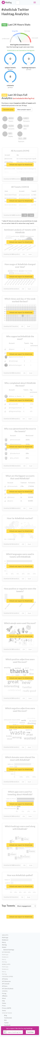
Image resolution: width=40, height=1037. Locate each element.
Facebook (7, 1025)
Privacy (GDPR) (6, 1008)
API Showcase (6, 981)
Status (4, 1003)
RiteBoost (5, 940)
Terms (4, 1010)
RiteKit (4, 947)
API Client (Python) (7, 988)
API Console (5, 984)
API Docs (4, 986)
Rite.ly (4, 942)
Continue (30, 1032)
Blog (5, 1015)
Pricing (4, 993)
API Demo (5, 979)
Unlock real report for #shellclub (20, 165)
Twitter (6, 1023)
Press (4, 1006)
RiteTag (4, 945)
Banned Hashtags (8, 950)
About (4, 998)
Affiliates (4, 996)
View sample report (24, 109)
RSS (5, 1020)
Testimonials (8, 1018)
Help (3, 1001)
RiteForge (5, 937)
